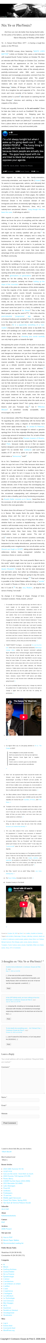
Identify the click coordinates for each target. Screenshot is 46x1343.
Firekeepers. (8, 1193)
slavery (30, 942)
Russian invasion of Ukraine (33, 438)
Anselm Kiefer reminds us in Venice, (18, 499)
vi (41, 232)
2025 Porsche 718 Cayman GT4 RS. (17, 1176)
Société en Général (36, 933)
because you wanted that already (15, 826)
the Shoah (26, 310)
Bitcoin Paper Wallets (11, 1240)
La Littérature (8, 1296)
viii (29, 406)
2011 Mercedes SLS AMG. (13, 1183)
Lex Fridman (40, 939)
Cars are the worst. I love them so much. (18, 1174)
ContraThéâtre (8, 1272)
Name (4, 1097)
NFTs (5, 1305)
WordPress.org (9, 1330)
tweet (19, 945)
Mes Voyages (8, 1303)
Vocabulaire (7, 1315)
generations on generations (20, 276)
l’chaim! (38, 180)
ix (26, 455)
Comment (5, 1067)
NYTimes (32, 799)
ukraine (23, 945)
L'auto (5, 1289)
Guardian (26, 799)
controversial (10, 846)
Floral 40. (6, 1188)
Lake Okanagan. (9, 1186)
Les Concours (8, 1301)
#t (4, 1264)
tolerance (35, 942)
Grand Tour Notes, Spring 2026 (15, 1200)
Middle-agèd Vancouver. (12, 1198)
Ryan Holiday (12, 878)
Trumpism (4, 945)
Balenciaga (17, 936)
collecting (29, 936)
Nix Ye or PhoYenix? (16, 25)
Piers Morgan (15, 942)
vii (44, 368)
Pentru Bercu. (8, 1179)
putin (21, 942)
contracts (35, 936)
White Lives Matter (38, 945)
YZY (11, 948)
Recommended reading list (13, 1243)
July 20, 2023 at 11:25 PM (13, 1001)
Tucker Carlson (12, 945)
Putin (8, 444)
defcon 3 (5, 939)
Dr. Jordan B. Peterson (35, 426)
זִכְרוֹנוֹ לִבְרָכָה (7, 1171)
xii (29, 578)
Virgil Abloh (29, 945)
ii (10, 86)
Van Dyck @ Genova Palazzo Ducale (17, 1203)
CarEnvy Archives (9, 1269)
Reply (8, 988)
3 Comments (17, 948)
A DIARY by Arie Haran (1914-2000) (16, 1181)
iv (12, 99)
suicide (41, 581)
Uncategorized (8, 1313)
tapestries (9, 860)
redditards (27, 450)
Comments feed (9, 1328)
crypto (30, 858)
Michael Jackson (6, 942)
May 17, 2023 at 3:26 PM (13, 971)
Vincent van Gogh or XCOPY (12, 549)
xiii (14, 587)
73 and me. (7, 1195)
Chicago (23, 936)
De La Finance (8, 1274)
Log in (5, 1323)
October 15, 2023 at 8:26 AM (14, 1032)
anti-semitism (10, 936)
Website (4, 1113)
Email (4, 1105)
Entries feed (7, 1326)
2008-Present (6, 1229)
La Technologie (9, 1298)
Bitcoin (5, 1267)
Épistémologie (8, 1276)
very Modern (27, 588)
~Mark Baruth (6, 1152)
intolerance (11, 939)
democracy (17, 456)
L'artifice (28, 933)
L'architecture (8, 1281)
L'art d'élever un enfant (12, 1284)
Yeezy (7, 948)
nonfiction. (7, 1191)
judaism (26, 939)
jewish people (19, 939)
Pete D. (22, 933)
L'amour (6, 1279)
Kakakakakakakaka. (8, 1216)
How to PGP (7, 1237)
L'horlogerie (7, 1293)
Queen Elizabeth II (8, 569)
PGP (3, 1222)
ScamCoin (7, 1308)
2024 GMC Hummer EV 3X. (13, 1169)
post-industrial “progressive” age (16, 316)
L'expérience (8, 1291)
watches (35, 858)
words (3, 948)
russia (25, 942)
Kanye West (32, 939)
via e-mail (5, 1209)
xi (5, 537)
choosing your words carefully (33, 336)
